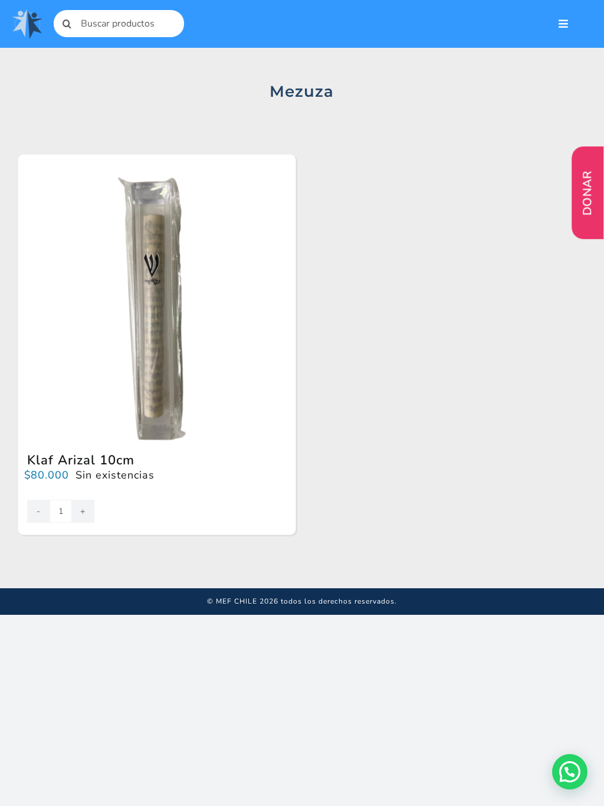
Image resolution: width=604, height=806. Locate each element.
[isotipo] (27, 14)
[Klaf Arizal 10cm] (157, 178)
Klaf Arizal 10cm (80, 460)
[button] (569, 771)
